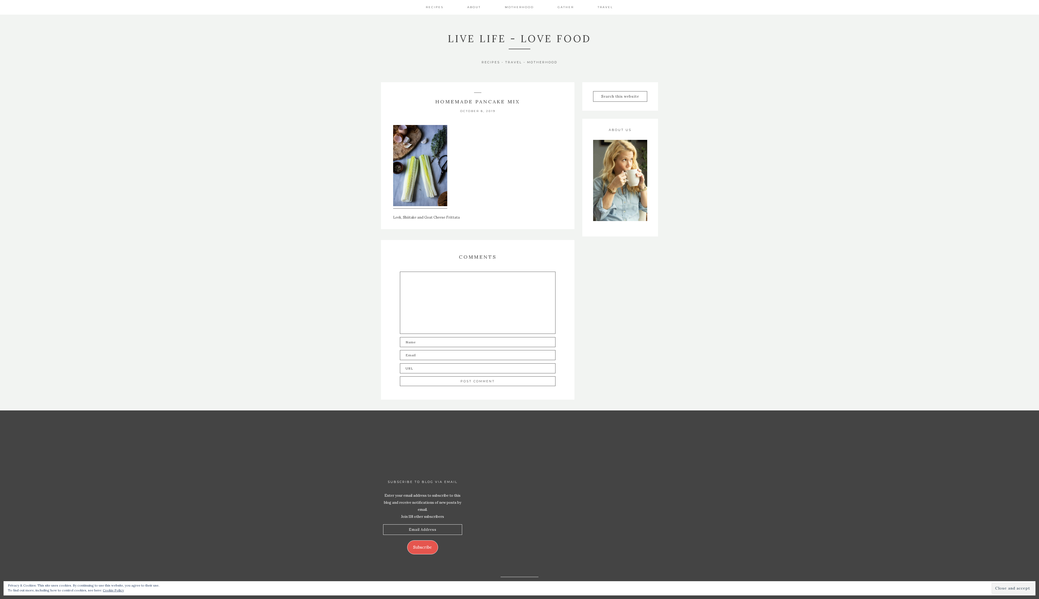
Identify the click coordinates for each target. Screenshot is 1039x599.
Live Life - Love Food (519, 38)
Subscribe (422, 547)
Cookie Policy (113, 590)
